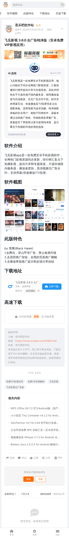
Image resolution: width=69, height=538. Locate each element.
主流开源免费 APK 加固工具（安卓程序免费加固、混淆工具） (36, 429)
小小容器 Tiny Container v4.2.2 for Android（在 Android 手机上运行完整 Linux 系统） (36, 415)
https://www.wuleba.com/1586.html (35, 340)
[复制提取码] (38, 290)
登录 (36, 316)
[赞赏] (55, 458)
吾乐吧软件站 (24, 25)
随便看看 (52, 134)
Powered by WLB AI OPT (55, 73)
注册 (40, 479)
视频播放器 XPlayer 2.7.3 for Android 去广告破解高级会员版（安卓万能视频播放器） (36, 437)
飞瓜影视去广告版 (15, 387)
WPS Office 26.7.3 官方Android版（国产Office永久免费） (36, 408)
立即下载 (54, 286)
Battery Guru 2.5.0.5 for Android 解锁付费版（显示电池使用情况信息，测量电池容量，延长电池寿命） (36, 444)
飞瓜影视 (53, 381)
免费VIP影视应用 (14, 381)
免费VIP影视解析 (36, 381)
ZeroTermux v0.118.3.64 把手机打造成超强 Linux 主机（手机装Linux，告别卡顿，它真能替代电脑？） (36, 422)
